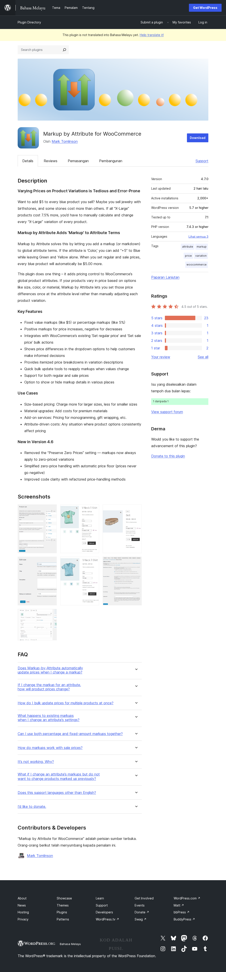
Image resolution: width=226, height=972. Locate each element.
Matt (179, 905)
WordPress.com (187, 898)
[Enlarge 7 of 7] (136, 562)
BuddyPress (184, 919)
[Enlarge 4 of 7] (93, 510)
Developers (104, 912)
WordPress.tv (107, 919)
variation (201, 255)
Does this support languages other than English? (57, 793)
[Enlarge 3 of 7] (51, 615)
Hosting (23, 912)
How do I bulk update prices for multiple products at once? (65, 703)
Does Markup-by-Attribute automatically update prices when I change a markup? (50, 670)
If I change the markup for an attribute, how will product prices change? (49, 687)
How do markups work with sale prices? (50, 748)
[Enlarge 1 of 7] (51, 510)
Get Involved (144, 898)
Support (202, 161)
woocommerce (196, 264)
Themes (63, 905)
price (188, 255)
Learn (100, 898)
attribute (187, 246)
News (22, 905)
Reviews (50, 161)
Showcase (64, 898)
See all (203, 357)
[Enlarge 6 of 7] (136, 510)
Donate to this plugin (168, 456)
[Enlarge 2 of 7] (51, 562)
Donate (142, 912)
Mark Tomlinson (65, 141)
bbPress (182, 912)
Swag (141, 919)
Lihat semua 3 (198, 236)
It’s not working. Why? (36, 762)
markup (202, 246)
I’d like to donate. (32, 807)
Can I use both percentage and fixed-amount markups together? (70, 734)
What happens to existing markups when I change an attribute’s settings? (48, 718)
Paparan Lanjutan (165, 277)
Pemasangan (78, 161)
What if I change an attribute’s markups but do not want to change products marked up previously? (59, 776)
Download (197, 138)
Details (27, 161)
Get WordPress (205, 8)
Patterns (63, 919)
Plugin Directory (29, 22)
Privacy (23, 919)
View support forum (167, 412)
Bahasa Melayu (70, 944)
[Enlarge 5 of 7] (93, 562)
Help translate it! (152, 35)
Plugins (62, 912)
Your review (160, 357)
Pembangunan (110, 161)
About (22, 898)
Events (140, 905)
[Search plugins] (64, 49)
